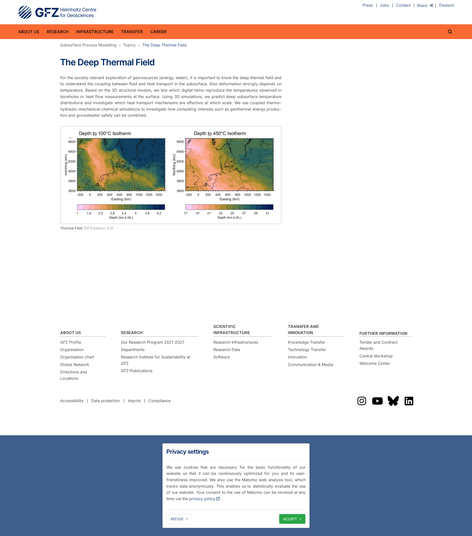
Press (368, 5)
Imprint (134, 400)
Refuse (177, 519)
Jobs (384, 5)
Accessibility (71, 400)
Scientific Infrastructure (231, 329)
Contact (403, 5)
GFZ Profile (70, 342)
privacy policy (202, 498)
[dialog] (236, 485)
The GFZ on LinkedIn (409, 401)
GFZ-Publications (136, 370)
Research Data (226, 349)
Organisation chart (77, 356)
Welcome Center (374, 363)
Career (158, 31)
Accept (290, 519)
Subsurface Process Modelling (88, 44)
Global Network (74, 364)
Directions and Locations (73, 375)
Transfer (132, 31)
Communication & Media (310, 364)
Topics (129, 44)
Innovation (297, 356)
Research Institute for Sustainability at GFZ (155, 360)
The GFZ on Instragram (362, 401)
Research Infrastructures (235, 342)
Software (221, 356)
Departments (133, 349)
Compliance (159, 400)
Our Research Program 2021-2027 (152, 342)
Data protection (105, 400)
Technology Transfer (307, 349)
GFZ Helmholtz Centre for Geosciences (57, 12)
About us (28, 31)
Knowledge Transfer (306, 342)
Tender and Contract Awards (378, 345)
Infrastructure (95, 31)
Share (422, 5)
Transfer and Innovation (303, 329)
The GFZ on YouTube (377, 401)
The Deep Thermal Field (164, 44)
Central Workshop (376, 355)
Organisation (72, 349)
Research (58, 31)
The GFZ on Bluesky (393, 401)
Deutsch (446, 5)
